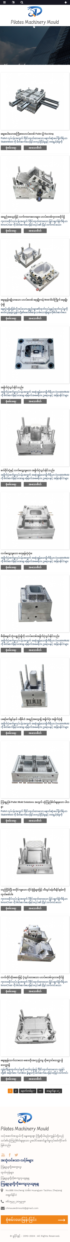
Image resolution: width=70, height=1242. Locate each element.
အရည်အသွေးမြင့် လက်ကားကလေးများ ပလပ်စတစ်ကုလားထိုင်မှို (33, 216)
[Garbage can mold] (35, 354)
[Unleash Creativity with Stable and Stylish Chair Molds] (35, 856)
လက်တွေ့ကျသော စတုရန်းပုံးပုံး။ (16, 553)
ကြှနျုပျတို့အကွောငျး (11, 1167)
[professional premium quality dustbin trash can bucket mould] (35, 686)
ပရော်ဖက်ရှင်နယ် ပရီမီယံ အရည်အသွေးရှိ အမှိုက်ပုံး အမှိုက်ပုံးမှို (31, 719)
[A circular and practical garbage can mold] (35, 437)
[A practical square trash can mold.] (35, 520)
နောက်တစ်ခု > (28, 1091)
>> (40, 1091)
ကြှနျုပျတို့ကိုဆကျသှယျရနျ (15, 1178)
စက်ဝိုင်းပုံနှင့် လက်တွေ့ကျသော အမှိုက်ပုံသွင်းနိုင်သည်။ (28, 470)
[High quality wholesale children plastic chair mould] (35, 183)
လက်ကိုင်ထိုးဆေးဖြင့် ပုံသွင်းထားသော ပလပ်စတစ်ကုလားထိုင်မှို (32, 977)
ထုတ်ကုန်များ (7, 1172)
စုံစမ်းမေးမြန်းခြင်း (21, 1219)
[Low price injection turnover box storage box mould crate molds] (35, 1027)
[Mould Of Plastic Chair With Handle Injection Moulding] (35, 944)
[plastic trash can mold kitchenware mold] (35, 603)
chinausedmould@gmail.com (22, 1208)
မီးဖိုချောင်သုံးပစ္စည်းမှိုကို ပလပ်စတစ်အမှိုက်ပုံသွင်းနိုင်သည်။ (30, 636)
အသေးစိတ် (35, 147)
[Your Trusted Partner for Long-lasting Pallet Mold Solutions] (35, 769)
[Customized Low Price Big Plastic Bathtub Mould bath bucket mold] (35, 266)
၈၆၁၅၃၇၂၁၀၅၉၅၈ (16, 1201)
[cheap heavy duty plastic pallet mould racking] (35, 101)
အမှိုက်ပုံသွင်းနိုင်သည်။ (12, 387)
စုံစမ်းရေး (11, 147)
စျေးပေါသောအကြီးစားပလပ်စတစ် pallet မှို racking (27, 133)
